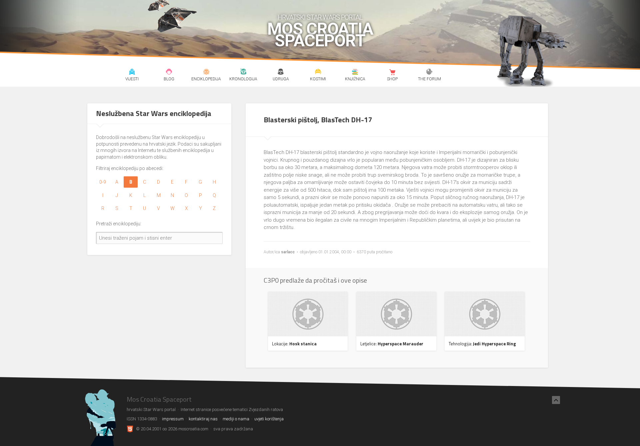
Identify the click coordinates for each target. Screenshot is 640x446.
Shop (392, 73)
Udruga (280, 73)
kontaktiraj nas (203, 418)
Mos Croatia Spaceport (320, 35)
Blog (169, 73)
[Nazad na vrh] (556, 400)
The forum (429, 73)
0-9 (102, 182)
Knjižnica (355, 73)
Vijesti (131, 73)
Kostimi (317, 73)
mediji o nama (236, 418)
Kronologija (243, 73)
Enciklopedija (206, 73)
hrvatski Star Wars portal (320, 17)
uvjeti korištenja (269, 418)
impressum (173, 418)
